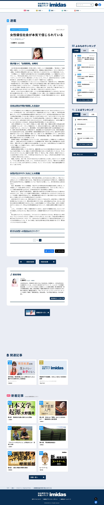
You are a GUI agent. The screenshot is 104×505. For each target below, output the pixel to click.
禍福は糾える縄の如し (82, 119)
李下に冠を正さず (81, 124)
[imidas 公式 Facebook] (99, 4)
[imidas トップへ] (52, 5)
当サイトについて (36, 499)
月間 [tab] (93, 50)
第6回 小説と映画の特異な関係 (18, 467)
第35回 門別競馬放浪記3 (47, 442)
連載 (12, 488)
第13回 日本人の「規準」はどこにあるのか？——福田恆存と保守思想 (52, 418)
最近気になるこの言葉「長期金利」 (85, 76)
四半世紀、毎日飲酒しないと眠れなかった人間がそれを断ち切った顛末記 (21, 378)
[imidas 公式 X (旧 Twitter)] (96, 4)
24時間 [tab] (76, 50)
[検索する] (91, 5)
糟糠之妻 (79, 133)
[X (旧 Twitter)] (95, 498)
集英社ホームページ (66, 499)
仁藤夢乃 (14, 43)
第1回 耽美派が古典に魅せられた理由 (20, 417)
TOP (8, 488)
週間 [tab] (84, 50)
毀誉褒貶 (79, 129)
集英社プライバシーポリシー (51, 499)
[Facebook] (95, 502)
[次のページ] (40, 240)
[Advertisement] (22, 334)
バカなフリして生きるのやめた (19, 29)
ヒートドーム (43, 467)
